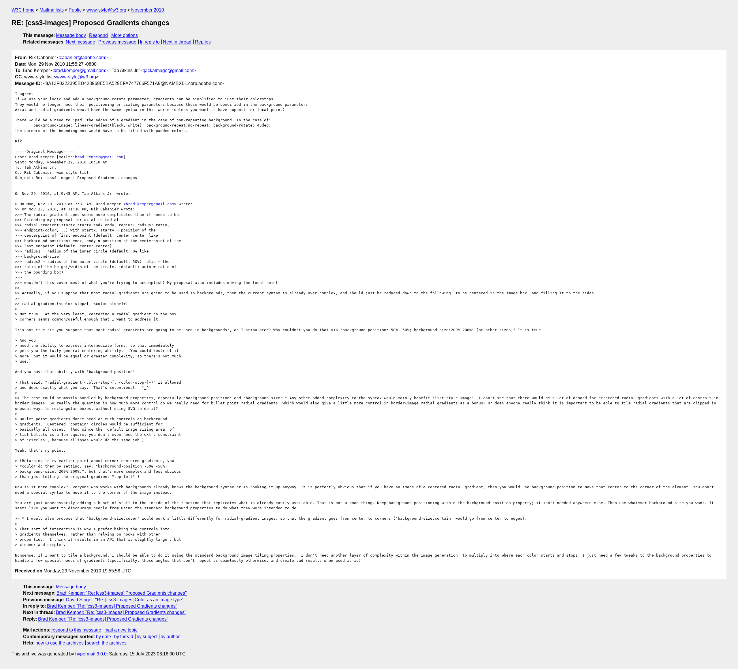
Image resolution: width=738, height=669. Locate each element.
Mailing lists (51, 9)
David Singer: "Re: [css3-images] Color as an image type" (125, 599)
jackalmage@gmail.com (168, 70)
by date (103, 636)
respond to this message (76, 629)
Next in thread (177, 41)
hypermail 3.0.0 (91, 653)
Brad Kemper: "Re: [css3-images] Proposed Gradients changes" (122, 593)
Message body (71, 35)
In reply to (150, 41)
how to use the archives (59, 642)
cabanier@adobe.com (82, 57)
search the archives (107, 642)
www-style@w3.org (106, 9)
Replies (203, 41)
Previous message (117, 41)
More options (124, 35)
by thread (123, 636)
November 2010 (147, 9)
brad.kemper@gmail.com (79, 70)
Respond (98, 35)
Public (75, 9)
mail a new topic (121, 629)
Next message (80, 41)
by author (170, 636)
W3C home (23, 9)
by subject (147, 636)
